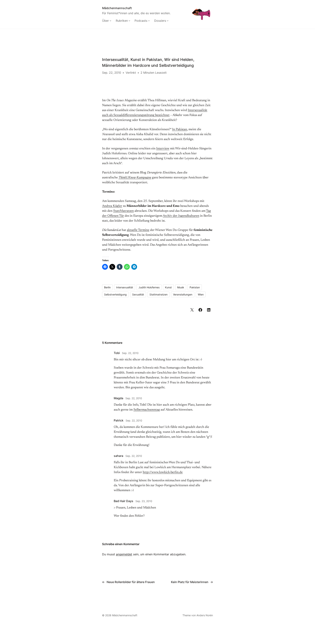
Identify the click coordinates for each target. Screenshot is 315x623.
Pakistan (195, 287)
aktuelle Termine (138, 230)
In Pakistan (179, 129)
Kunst (168, 287)
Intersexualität (124, 287)
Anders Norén (205, 615)
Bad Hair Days (123, 501)
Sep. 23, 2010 (143, 501)
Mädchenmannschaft (117, 8)
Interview (162, 148)
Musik (180, 287)
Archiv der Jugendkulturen (181, 216)
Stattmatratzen (158, 294)
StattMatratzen (123, 211)
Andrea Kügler (112, 206)
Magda (118, 398)
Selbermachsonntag (146, 409)
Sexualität (138, 294)
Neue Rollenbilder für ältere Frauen (131, 582)
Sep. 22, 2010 (130, 353)
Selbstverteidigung (115, 294)
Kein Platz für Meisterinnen (189, 582)
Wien (201, 294)
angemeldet (124, 554)
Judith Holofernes (149, 287)
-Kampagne (143, 177)
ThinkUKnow (127, 177)
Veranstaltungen (182, 294)
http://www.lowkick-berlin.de (163, 472)
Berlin (107, 287)
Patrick (118, 420)
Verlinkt (131, 72)
